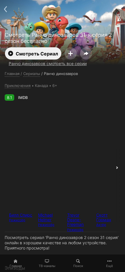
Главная (16, 266)
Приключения (18, 85)
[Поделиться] (86, 53)
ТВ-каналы (47, 266)
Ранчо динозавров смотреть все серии (48, 63)
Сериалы (31, 73)
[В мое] (71, 53)
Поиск (78, 266)
